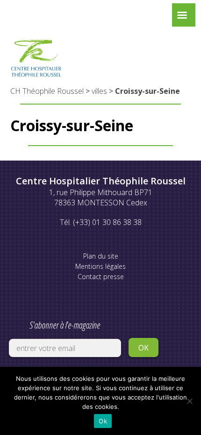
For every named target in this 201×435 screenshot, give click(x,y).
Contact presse (101, 276)
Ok (103, 421)
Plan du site (100, 256)
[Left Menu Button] (182, 17)
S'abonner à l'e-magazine (64, 325)
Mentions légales (100, 266)
